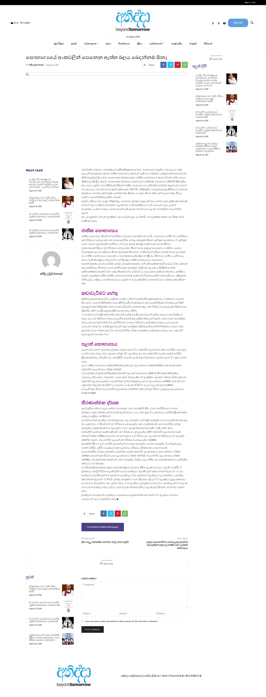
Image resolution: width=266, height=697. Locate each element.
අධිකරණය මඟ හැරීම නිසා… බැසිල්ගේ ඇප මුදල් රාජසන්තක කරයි (44, 200)
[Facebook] (213, 23)
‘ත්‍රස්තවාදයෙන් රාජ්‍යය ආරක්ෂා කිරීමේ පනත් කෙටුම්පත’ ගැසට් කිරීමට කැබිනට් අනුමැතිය (44, 637)
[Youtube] (224, 23)
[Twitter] (219, 23)
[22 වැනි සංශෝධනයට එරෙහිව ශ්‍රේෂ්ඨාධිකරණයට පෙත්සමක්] (68, 234)
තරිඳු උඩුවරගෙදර (36, 64)
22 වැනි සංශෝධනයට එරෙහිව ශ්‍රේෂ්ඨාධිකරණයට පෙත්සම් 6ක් (44, 215)
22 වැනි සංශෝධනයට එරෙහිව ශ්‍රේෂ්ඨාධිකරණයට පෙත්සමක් (44, 231)
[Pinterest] (178, 65)
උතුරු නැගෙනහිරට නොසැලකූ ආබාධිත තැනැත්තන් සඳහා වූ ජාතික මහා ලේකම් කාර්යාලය (167, 545)
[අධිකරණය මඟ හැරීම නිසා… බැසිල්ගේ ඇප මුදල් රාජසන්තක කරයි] (68, 202)
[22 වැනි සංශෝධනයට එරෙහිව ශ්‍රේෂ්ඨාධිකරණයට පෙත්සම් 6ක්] (68, 218)
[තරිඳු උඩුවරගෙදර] (51, 260)
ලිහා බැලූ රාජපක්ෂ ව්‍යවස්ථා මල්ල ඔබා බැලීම (105, 542)
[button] (252, 22)
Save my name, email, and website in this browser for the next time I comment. (121, 621)
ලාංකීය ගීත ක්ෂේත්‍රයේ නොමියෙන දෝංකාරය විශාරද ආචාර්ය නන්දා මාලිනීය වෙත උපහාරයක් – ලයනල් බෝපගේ (44, 183)
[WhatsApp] (185, 65)
